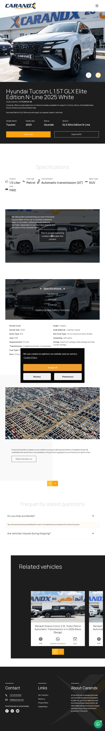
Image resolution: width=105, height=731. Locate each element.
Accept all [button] (52, 367)
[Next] (61, 652)
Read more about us (24, 459)
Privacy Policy (43, 703)
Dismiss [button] (37, 376)
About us (41, 699)
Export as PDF (77, 134)
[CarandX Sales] (98, 724)
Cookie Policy (30, 357)
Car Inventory (43, 695)
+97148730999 (15, 695)
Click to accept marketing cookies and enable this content (52, 236)
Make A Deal (28, 134)
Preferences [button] (67, 376)
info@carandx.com (17, 700)
